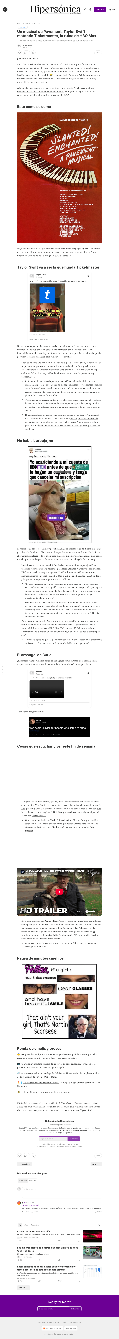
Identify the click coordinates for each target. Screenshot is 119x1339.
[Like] (19, 52)
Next (94, 1164)
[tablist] (27, 1181)
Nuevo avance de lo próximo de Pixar (41, 1082)
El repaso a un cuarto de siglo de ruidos (33, 1254)
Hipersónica (27, 45)
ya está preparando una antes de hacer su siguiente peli (56, 1065)
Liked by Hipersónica (31, 1205)
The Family (40, 805)
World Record (39, 815)
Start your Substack (53, 1328)
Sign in (112, 9)
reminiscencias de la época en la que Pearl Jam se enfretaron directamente (61, 392)
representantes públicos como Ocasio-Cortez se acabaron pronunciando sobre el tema (63, 386)
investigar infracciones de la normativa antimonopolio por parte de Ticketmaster (61, 420)
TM (23, 808)
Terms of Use (70, 1144)
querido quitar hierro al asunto (57, 400)
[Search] (85, 9)
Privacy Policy (77, 1146)
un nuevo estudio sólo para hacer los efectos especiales (51, 1058)
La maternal (27, 928)
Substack (48, 1334)
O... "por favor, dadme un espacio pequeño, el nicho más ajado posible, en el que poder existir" (47, 1274)
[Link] (14, 107)
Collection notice (74, 1322)
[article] (59, 1236)
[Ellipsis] (100, 1202)
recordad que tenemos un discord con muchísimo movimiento (55, 89)
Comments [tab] (23, 1181)
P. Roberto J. (30, 1278)
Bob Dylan (60, 1073)
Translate (22, 27)
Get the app (71, 1328)
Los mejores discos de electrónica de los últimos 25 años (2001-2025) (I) (47, 1249)
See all (22, 1287)
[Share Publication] (90, 9)
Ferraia (29, 1257)
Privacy (57, 1322)
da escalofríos (50, 565)
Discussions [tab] (35, 1225)
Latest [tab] (26, 1225)
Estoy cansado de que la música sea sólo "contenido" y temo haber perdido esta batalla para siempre (46, 1268)
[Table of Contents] (2, 669)
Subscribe (100, 9)
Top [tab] (20, 1225)
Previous (26, 1164)
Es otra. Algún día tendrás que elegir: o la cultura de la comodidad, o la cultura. (48, 1235)
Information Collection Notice (59, 1146)
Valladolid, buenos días (28, 24)
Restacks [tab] (32, 1181)
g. (23, 1202)
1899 (75, 935)
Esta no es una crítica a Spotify (33, 1231)
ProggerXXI (34, 1238)
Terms (64, 1322)
